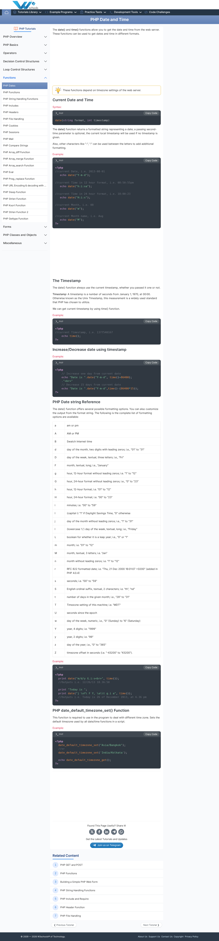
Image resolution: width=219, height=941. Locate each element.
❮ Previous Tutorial (64, 925)
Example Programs (61, 12)
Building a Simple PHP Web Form (79, 881)
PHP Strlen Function (14, 198)
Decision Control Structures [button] (21, 61)
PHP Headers (10, 112)
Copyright (179, 936)
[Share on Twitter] (92, 832)
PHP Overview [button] (12, 36)
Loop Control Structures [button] (19, 69)
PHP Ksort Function (14, 205)
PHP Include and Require (74, 898)
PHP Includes (10, 105)
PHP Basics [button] (10, 44)
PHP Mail (8, 138)
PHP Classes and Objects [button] (20, 234)
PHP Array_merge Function (18, 158)
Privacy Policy (191, 936)
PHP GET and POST (71, 864)
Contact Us (167, 936)
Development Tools (126, 12)
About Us (142, 936)
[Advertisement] (24, 301)
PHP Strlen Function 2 (15, 212)
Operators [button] (10, 53)
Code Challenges (159, 12)
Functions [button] (9, 77)
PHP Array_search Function (18, 165)
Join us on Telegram (109, 845)
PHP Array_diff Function (16, 152)
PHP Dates (9, 85)
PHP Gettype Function (15, 218)
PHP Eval (8, 172)
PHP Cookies (10, 125)
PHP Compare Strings (15, 145)
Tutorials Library (28, 12)
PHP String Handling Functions (20, 98)
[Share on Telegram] (114, 832)
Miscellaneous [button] (12, 243)
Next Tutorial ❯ (151, 925)
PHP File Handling (13, 118)
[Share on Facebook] (99, 832)
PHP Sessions (11, 132)
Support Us (154, 936)
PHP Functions (11, 92)
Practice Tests (93, 12)
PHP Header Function (72, 907)
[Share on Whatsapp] (121, 832)
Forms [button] (7, 226)
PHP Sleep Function (14, 192)
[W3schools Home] (25, 4)
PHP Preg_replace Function (19, 178)
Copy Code (151, 113)
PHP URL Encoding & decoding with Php (25, 185)
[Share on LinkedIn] (107, 832)
